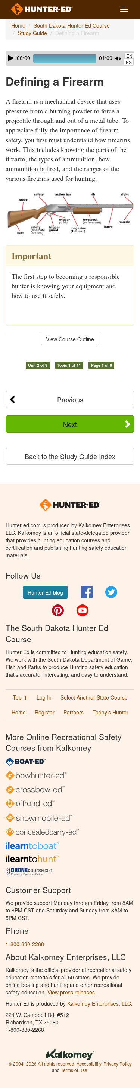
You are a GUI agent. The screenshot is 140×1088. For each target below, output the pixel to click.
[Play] (11, 58)
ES (129, 62)
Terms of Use (74, 1070)
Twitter (111, 592)
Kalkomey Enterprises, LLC (99, 1003)
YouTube (82, 610)
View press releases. (71, 992)
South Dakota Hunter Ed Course (72, 25)
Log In (44, 697)
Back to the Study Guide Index (70, 456)
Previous (70, 399)
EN (129, 56)
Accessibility (89, 1063)
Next (70, 424)
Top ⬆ (20, 697)
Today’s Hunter (110, 712)
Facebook (87, 592)
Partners (73, 712)
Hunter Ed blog (45, 592)
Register (45, 712)
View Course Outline (70, 339)
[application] (70, 58)
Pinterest (58, 610)
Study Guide (32, 33)
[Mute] (118, 58)
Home (18, 25)
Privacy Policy (117, 1063)
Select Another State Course (94, 697)
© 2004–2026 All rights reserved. (42, 1063)
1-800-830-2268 (25, 944)
